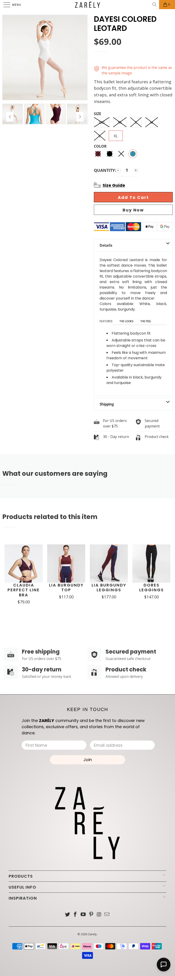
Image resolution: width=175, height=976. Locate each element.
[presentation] (80, 117)
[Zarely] (87, 4)
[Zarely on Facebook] (75, 914)
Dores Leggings (151, 587)
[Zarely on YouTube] (83, 914)
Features (106, 321)
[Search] (155, 5)
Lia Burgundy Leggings (109, 587)
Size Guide (114, 185)
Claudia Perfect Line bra (24, 590)
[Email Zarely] (107, 914)
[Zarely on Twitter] (67, 914)
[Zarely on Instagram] (99, 914)
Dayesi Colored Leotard (125, 24)
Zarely (92, 934)
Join (87, 759)
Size (97, 114)
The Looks (126, 321)
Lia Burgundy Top (66, 587)
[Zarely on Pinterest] (91, 914)
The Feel (145, 321)
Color (100, 146)
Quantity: (105, 170)
